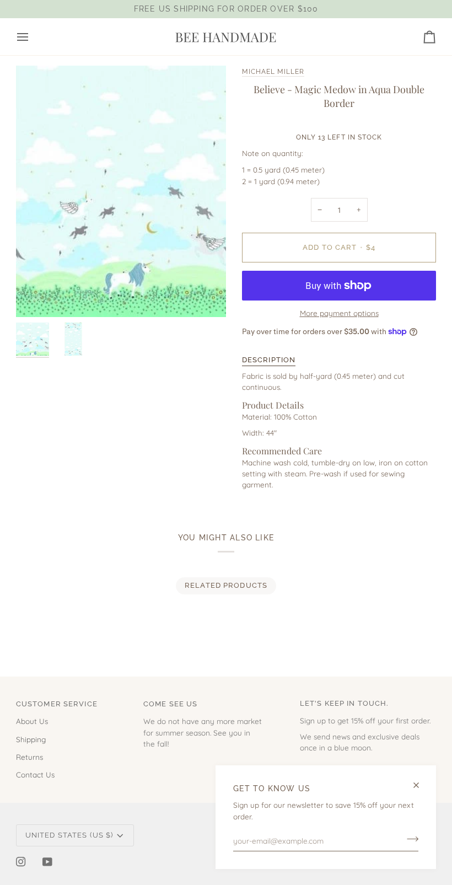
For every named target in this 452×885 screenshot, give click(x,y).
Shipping (31, 739)
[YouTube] (47, 862)
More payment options (339, 313)
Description (268, 360)
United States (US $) (69, 835)
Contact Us (35, 774)
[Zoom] (121, 191)
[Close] (421, 785)
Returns (29, 756)
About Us (32, 721)
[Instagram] (21, 862)
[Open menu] (32, 36)
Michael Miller (273, 72)
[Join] (409, 839)
